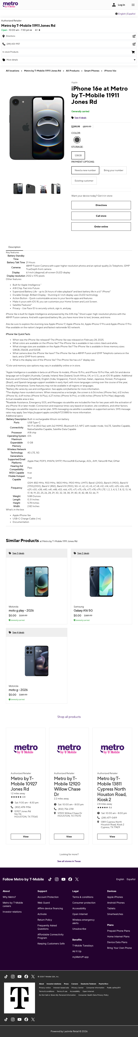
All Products (72, 70)
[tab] (14, 247)
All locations (12, 70)
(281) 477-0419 (109, 817)
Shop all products (69, 717)
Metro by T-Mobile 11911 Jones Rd (42, 70)
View (26, 836)
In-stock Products (10, 52)
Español (131, 13)
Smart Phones (91, 70)
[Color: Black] (77, 140)
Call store (101, 215)
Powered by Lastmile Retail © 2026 (69, 1031)
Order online (101, 226)
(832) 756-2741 (66, 809)
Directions (101, 205)
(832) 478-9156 (23, 807)
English (122, 13)
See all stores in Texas (69, 861)
